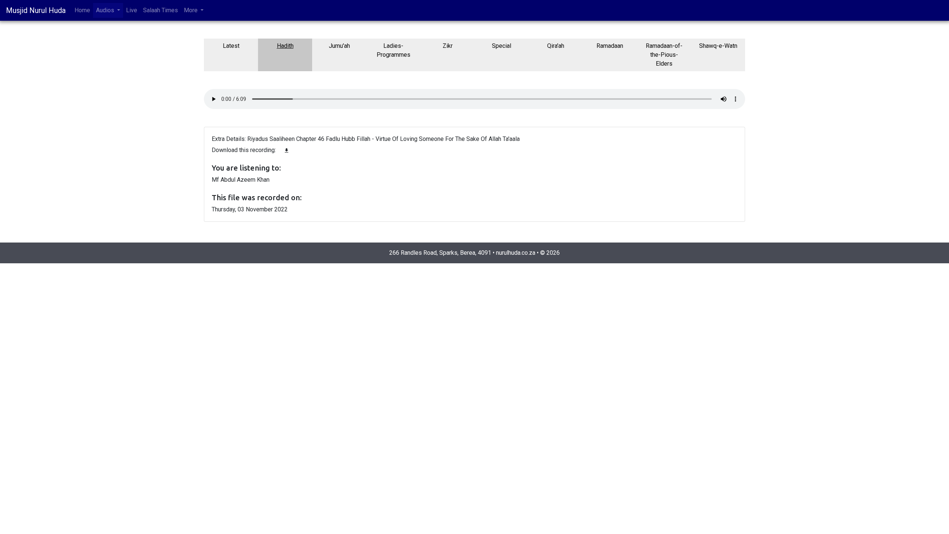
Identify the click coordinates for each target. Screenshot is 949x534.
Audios (106, 10)
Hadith (285, 45)
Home (82, 10)
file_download (287, 151)
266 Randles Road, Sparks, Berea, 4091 (440, 252)
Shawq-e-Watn (718, 45)
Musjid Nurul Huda (36, 10)
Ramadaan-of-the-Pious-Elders (664, 54)
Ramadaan (609, 45)
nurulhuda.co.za (515, 252)
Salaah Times (160, 10)
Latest (231, 45)
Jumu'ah (339, 45)
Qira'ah (555, 45)
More (191, 10)
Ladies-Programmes (393, 50)
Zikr (448, 45)
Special (501, 45)
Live (131, 10)
